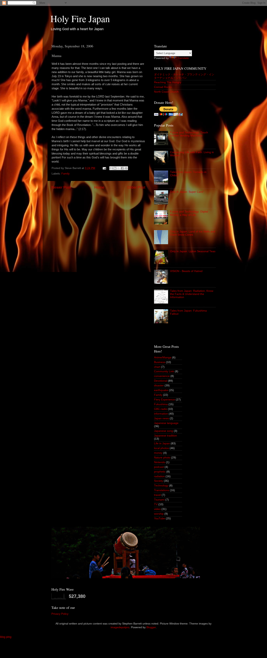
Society (158, 480)
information (161, 413)
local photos (161, 448)
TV (156, 504)
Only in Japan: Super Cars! (186, 191)
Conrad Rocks (163, 87)
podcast (159, 466)
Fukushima (161, 404)
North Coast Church (166, 91)
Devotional (160, 380)
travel (157, 495)
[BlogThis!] (115, 168)
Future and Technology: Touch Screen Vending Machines (189, 134)
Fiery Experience (164, 399)
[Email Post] (104, 168)
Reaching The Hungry (167, 82)
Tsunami (159, 499)
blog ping (5, 636)
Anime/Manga (162, 357)
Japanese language (166, 423)
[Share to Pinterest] (126, 168)
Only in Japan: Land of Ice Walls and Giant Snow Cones (192, 233)
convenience (162, 376)
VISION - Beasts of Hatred (186, 271)
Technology (161, 485)
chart (157, 366)
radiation (159, 476)
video (157, 509)
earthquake (161, 390)
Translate (183, 58)
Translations (161, 490)
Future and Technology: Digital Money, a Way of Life (189, 213)
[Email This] (111, 168)
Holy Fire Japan (80, 18)
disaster (159, 385)
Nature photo (162, 457)
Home (99, 187)
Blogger (151, 627)
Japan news (161, 418)
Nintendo (159, 462)
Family (65, 173)
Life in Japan (162, 443)
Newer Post (61, 187)
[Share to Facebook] (122, 168)
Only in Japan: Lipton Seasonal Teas (192, 251)
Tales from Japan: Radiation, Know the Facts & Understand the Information (191, 294)
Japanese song (163, 430)
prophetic (160, 471)
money (158, 452)
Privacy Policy (59, 613)
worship (159, 513)
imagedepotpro (120, 627)
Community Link (164, 371)
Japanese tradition (165, 435)
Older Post (136, 187)
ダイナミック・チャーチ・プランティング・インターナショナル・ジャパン (184, 76)
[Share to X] (119, 168)
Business (159, 362)
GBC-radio (160, 409)
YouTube (159, 518)
